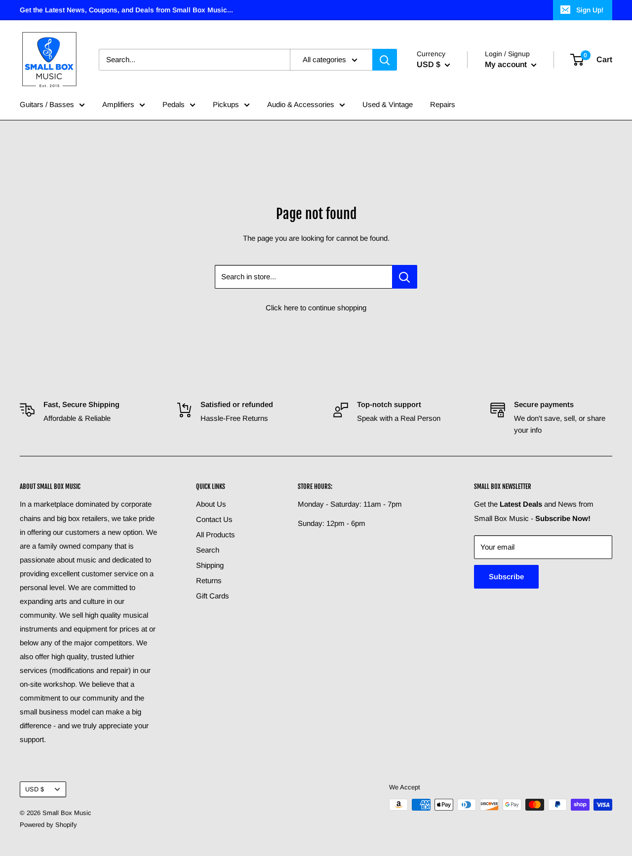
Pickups (226, 104)
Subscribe (506, 576)
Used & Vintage (387, 104)
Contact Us (214, 519)
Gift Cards (212, 596)
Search (207, 550)
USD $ (34, 789)
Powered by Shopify (48, 824)
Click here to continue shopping (316, 307)
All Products (215, 534)
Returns (209, 580)
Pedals (173, 104)
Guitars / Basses (47, 104)
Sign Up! (589, 10)
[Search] (384, 60)
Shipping (210, 565)
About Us (211, 504)
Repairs (442, 104)
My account (507, 64)
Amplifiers (118, 104)
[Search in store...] (404, 277)
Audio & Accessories (300, 104)
